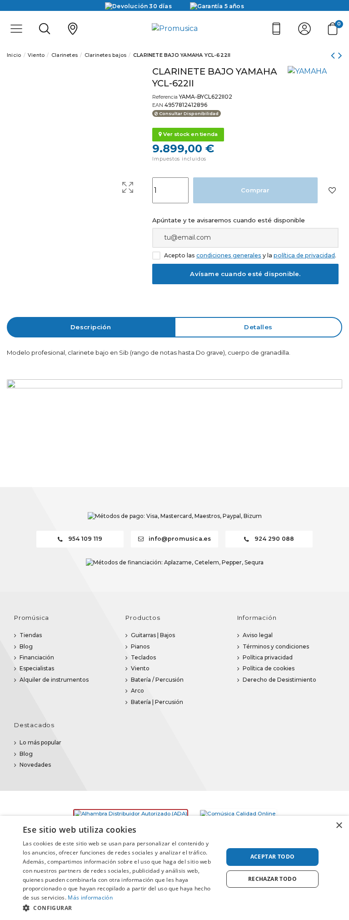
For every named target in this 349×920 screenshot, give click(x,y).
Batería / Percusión (157, 679)
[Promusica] (175, 29)
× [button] (338, 825)
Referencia (165, 97)
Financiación (37, 657)
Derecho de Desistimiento (279, 679)
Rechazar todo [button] (272, 879)
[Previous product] (334, 55)
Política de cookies (268, 668)
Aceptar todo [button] (272, 856)
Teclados (143, 657)
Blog (26, 646)
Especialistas (37, 668)
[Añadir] (332, 190)
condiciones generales (228, 255)
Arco (137, 690)
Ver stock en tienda (190, 134)
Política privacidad (268, 657)
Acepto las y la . (250, 255)
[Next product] (340, 55)
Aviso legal (258, 635)
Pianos (140, 646)
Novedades (35, 764)
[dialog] (174, 868)
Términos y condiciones (276, 646)
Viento (140, 668)
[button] (120, 907)
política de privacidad (304, 255)
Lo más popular (40, 742)
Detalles (258, 327)
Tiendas (31, 635)
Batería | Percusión (157, 702)
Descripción (90, 327)
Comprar (255, 190)
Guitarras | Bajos (153, 635)
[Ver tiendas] (72, 28)
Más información (90, 897)
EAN (157, 105)
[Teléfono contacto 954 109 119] (276, 28)
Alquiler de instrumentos (54, 679)
